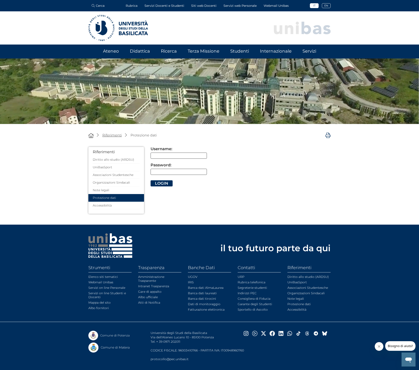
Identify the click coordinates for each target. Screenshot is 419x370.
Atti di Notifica (149, 303)
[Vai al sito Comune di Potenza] (109, 335)
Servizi (309, 51)
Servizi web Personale (240, 6)
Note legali (101, 190)
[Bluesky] (326, 333)
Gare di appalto (149, 292)
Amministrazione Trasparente (151, 279)
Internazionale (276, 51)
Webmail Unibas (276, 6)
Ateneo (111, 51)
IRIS (191, 282)
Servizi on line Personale (106, 288)
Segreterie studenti (252, 288)
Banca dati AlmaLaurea (205, 288)
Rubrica (131, 6)
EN (326, 5)
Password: (161, 165)
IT (314, 5)
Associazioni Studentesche (113, 175)
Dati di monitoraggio (204, 304)
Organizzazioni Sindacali (111, 182)
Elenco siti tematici (103, 277)
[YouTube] (256, 333)
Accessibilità (102, 205)
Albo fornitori (98, 308)
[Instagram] (247, 333)
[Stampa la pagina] (328, 135)
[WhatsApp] (291, 333)
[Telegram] (317, 333)
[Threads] (308, 333)
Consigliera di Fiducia (254, 299)
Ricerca (169, 51)
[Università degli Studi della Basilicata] (118, 28)
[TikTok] (300, 333)
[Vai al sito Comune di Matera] (109, 347)
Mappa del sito (99, 303)
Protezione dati (104, 198)
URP (241, 277)
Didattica (140, 51)
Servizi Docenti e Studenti (164, 6)
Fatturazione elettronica (206, 309)
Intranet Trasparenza (153, 286)
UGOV (192, 277)
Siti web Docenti (203, 6)
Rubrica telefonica (251, 282)
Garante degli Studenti (255, 304)
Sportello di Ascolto (253, 309)
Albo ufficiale (148, 297)
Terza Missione (203, 51)
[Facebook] (274, 333)
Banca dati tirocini (202, 299)
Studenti (239, 51)
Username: (161, 149)
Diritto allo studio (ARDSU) (113, 160)
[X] (265, 333)
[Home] (91, 135)
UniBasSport (102, 167)
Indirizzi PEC (247, 293)
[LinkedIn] (282, 333)
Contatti (246, 267)
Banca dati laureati (202, 293)
